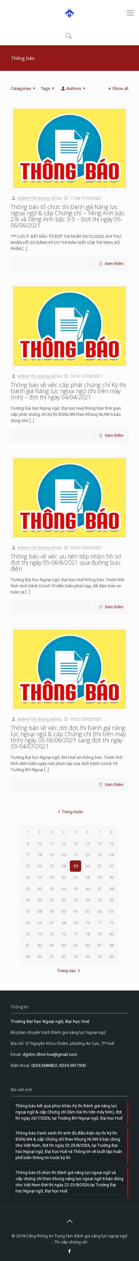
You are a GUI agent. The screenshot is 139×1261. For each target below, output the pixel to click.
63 (99, 911)
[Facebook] (69, 1251)
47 (99, 888)
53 (75, 900)
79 (99, 934)
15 (99, 843)
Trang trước (72, 811)
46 (87, 888)
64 (111, 911)
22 (87, 854)
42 (39, 888)
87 (99, 945)
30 (87, 866)
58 (39, 911)
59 (51, 911)
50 (39, 900)
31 (99, 866)
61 (75, 911)
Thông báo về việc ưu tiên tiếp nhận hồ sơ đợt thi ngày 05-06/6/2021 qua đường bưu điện (66, 562)
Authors (73, 88)
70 (87, 922)
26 (39, 866)
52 (63, 900)
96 (111, 956)
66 (39, 922)
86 (87, 945)
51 (51, 900)
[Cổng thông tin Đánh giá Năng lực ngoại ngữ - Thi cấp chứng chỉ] (69, 13)
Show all (120, 88)
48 (111, 888)
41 (28, 888)
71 (99, 922)
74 (39, 934)
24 (111, 854)
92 (63, 956)
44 (63, 888)
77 (75, 934)
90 (39, 956)
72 (111, 922)
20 (63, 854)
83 (51, 945)
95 (99, 956)
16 (111, 843)
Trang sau (66, 970)
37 (75, 877)
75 (51, 934)
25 (28, 866)
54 (87, 900)
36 (63, 877)
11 (51, 843)
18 (39, 854)
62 (87, 911)
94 (87, 956)
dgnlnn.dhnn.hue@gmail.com (50, 1054)
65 (28, 922)
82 (39, 945)
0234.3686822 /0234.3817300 (58, 1065)
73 (28, 934)
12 (63, 843)
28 (63, 866)
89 (28, 956)
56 (111, 900)
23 (99, 854)
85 (75, 945)
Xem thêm (114, 263)
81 (28, 945)
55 (99, 900)
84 (63, 945)
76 (63, 934)
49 (28, 900)
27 (51, 866)
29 (75, 866)
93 (75, 956)
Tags (45, 88)
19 (51, 854)
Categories (21, 88)
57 (28, 911)
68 (63, 922)
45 (75, 888)
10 (39, 843)
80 (111, 934)
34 (39, 877)
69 (75, 922)
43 (51, 888)
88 (111, 945)
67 (51, 922)
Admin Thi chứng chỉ (36, 198)
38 (87, 877)
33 (28, 877)
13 (75, 843)
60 (63, 911)
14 (87, 843)
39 (99, 877)
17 (28, 854)
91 (51, 956)
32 (111, 866)
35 (51, 877)
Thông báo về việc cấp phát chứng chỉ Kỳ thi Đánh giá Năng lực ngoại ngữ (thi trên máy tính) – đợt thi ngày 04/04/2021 (68, 391)
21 (75, 854)
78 (87, 934)
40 (111, 877)
